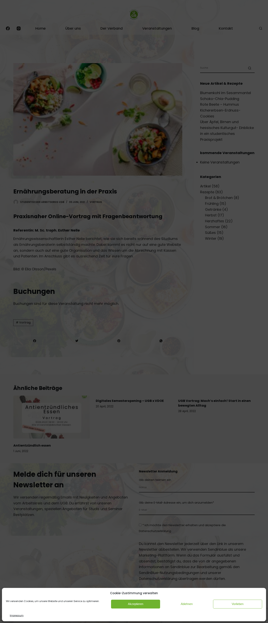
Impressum (17, 615)
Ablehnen (187, 604)
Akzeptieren (135, 604)
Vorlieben (237, 604)
